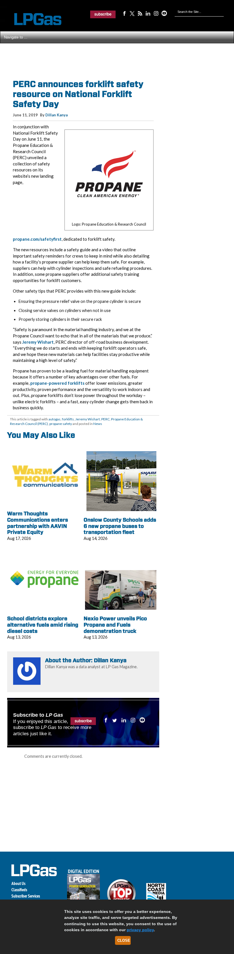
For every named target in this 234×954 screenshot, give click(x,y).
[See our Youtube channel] (164, 13)
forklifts (68, 419)
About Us (18, 883)
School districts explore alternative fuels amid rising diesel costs (42, 624)
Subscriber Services (25, 896)
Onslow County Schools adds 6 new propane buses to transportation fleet (120, 526)
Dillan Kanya (56, 115)
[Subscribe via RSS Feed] (140, 13)
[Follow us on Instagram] (156, 13)
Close (123, 940)
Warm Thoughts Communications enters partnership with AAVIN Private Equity (37, 523)
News (97, 424)
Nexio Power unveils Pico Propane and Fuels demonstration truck (115, 624)
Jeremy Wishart (38, 342)
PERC (105, 419)
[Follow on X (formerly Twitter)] (132, 13)
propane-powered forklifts (57, 383)
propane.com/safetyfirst (37, 239)
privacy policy (140, 929)
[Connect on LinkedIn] (148, 13)
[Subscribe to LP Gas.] (103, 14)
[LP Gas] (32, 19)
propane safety (60, 424)
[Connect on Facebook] (124, 13)
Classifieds (19, 889)
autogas (54, 419)
